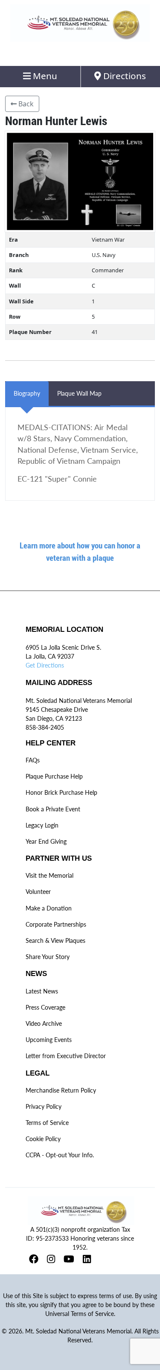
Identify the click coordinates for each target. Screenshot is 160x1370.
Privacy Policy (43, 1106)
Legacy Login (42, 825)
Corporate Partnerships (56, 924)
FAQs (33, 760)
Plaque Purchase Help (54, 776)
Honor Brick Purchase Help (61, 792)
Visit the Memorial (49, 875)
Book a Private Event (53, 809)
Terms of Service (47, 1122)
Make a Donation (49, 908)
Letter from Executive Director (66, 1055)
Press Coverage (45, 1007)
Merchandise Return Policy (61, 1090)
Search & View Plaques (55, 940)
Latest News (42, 991)
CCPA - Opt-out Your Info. (60, 1155)
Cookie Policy (43, 1138)
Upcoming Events (49, 1039)
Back (25, 103)
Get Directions (45, 665)
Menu (44, 76)
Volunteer (38, 891)
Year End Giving (46, 841)
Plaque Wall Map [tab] (79, 393)
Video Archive (44, 1023)
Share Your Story (48, 956)
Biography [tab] (27, 393)
